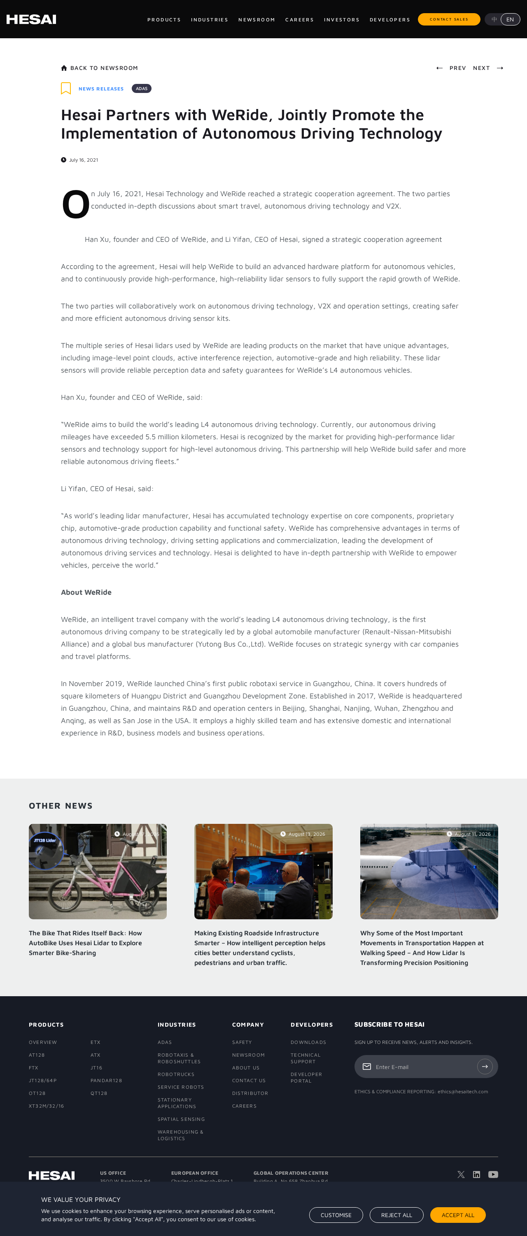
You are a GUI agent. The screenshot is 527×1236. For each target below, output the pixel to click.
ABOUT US (246, 1067)
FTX (34, 1067)
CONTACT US (249, 1080)
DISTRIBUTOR (250, 1093)
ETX (96, 1042)
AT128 (37, 1055)
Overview (43, 1042)
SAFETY (242, 1042)
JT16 (97, 1067)
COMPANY (248, 1024)
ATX (96, 1055)
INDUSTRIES (177, 1024)
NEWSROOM (248, 1055)
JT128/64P (43, 1080)
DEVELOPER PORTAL (306, 1077)
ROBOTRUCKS (176, 1074)
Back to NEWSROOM (104, 67)
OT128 (37, 1093)
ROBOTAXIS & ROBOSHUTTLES (179, 1058)
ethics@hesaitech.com (463, 1091)
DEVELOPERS (311, 1024)
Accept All (458, 1214)
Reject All (396, 1214)
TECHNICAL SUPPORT (306, 1058)
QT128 (99, 1093)
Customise (336, 1214)
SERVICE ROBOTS (181, 1087)
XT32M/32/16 (46, 1106)
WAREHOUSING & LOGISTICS (181, 1135)
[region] (263, 1209)
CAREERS (244, 1106)
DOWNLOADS (308, 1042)
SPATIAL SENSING (181, 1119)
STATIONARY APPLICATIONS (177, 1103)
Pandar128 (106, 1080)
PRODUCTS (46, 1024)
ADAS (165, 1042)
